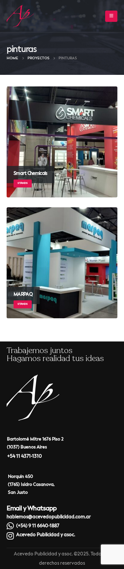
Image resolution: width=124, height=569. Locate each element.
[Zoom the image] (33, 379)
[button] (111, 16)
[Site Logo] (20, 16)
